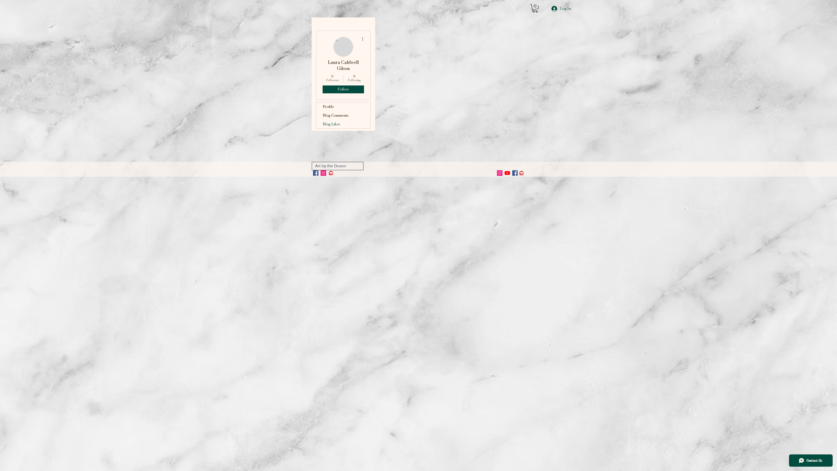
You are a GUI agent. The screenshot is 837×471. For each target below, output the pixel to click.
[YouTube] (507, 173)
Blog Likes (331, 124)
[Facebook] (315, 173)
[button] (535, 8)
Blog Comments (336, 115)
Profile (328, 106)
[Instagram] (323, 173)
